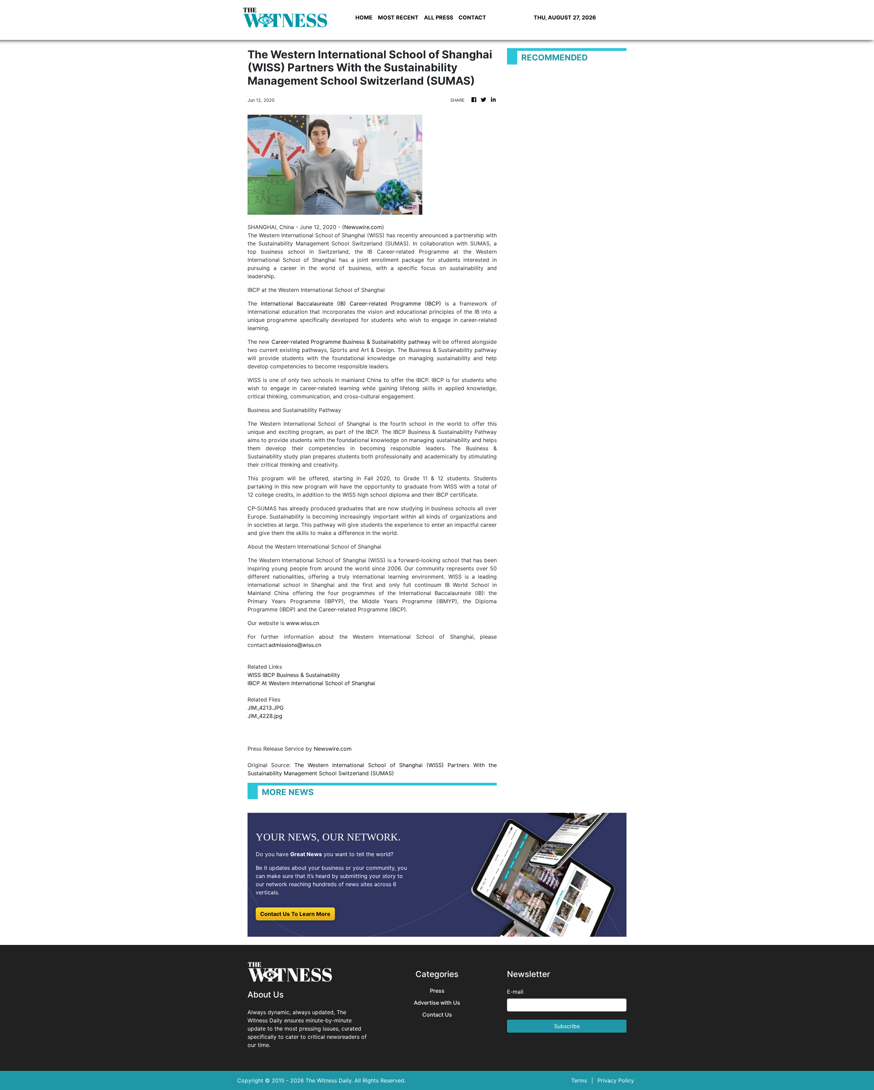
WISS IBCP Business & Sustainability (294, 674)
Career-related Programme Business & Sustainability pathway (351, 341)
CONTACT (472, 17)
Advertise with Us (437, 1003)
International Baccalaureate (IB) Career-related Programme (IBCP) (351, 303)
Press (437, 991)
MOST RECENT (398, 17)
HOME (363, 17)
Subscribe (567, 1026)
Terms (579, 1080)
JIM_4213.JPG (266, 707)
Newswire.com (363, 227)
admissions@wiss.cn (295, 644)
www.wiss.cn (302, 623)
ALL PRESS (438, 17)
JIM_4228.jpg (265, 715)
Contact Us (437, 1014)
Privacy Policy (615, 1080)
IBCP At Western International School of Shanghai (311, 683)
